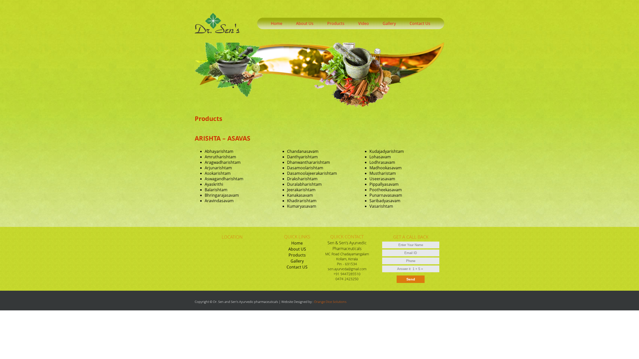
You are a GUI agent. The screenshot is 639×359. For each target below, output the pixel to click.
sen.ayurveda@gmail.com (347, 269)
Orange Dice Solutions (330, 301)
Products (297, 255)
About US (297, 249)
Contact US (297, 267)
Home (297, 243)
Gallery (297, 261)
